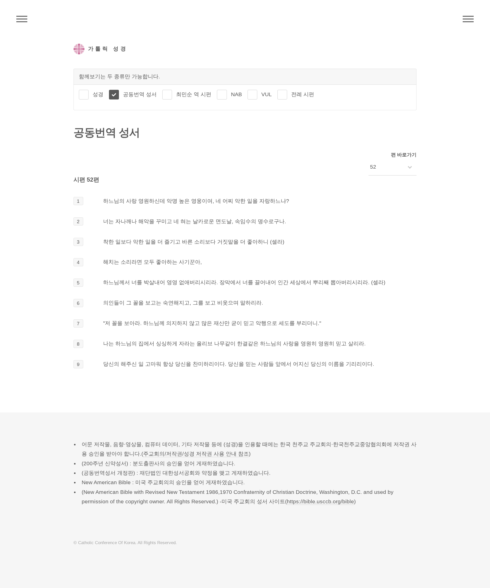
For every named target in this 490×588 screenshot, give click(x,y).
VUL (266, 94)
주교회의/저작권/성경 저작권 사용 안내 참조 (196, 454)
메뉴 (468, 19)
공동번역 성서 (140, 94)
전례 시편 (302, 94)
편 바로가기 (403, 154)
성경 (98, 94)
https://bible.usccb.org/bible (320, 501)
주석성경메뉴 (22, 19)
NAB (236, 94)
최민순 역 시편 (193, 94)
